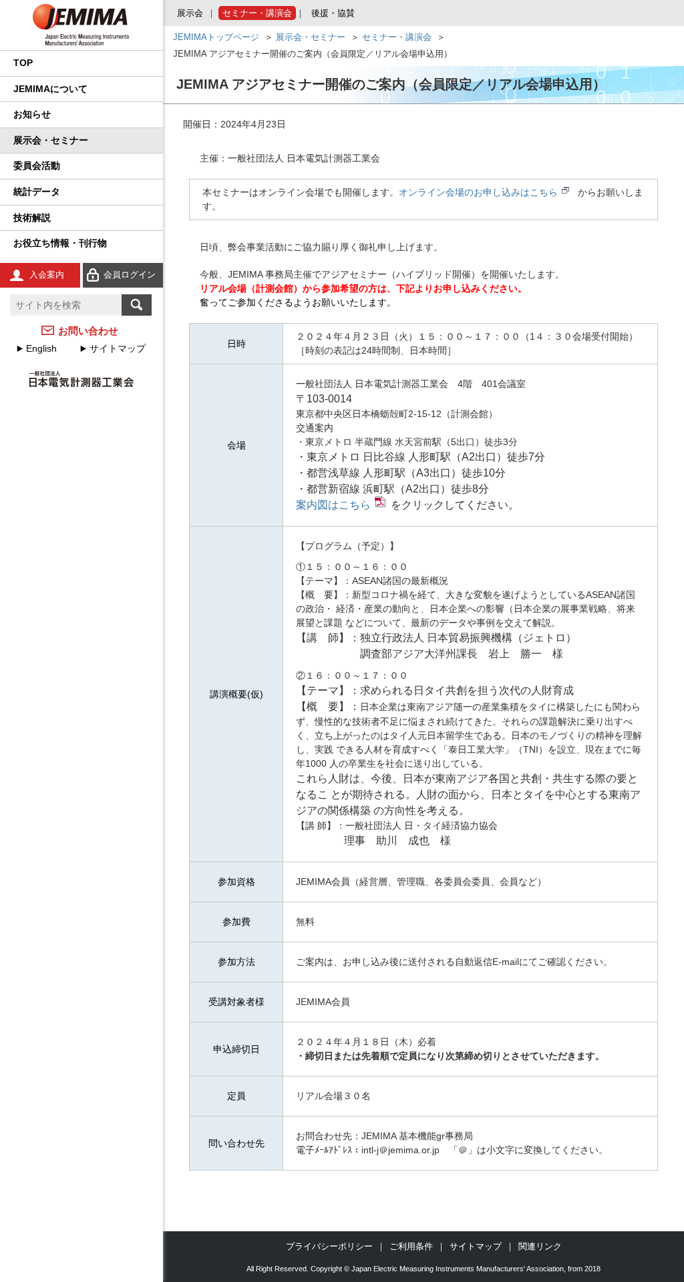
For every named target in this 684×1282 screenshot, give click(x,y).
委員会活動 (36, 165)
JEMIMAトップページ (216, 37)
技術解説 (32, 217)
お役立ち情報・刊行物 (60, 243)
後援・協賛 (333, 13)
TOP (23, 62)
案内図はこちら (333, 505)
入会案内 (46, 275)
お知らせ (32, 114)
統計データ (36, 191)
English (41, 348)
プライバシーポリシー (329, 1246)
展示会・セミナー (50, 140)
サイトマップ (118, 348)
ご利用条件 (411, 1246)
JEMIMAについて (50, 88)
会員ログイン (130, 275)
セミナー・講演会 (257, 13)
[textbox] (66, 305)
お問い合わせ (88, 330)
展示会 (190, 13)
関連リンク (540, 1246)
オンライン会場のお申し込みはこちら (478, 192)
